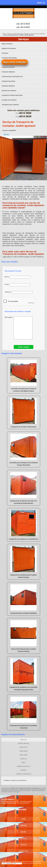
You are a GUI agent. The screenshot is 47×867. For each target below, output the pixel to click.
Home (23, 819)
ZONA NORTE (23, 751)
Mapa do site (23, 851)
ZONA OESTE (23, 755)
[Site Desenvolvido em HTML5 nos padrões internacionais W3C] (17, 863)
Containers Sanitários (8, 86)
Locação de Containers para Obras (12, 95)
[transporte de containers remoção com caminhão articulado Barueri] (23, 484)
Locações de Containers (9, 100)
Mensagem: (9, 317)
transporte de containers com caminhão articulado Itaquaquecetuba (23, 688)
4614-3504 (25, 24)
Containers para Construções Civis (12, 76)
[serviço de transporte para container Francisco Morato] (23, 632)
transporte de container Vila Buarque (23, 427)
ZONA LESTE (23, 747)
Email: (7, 284)
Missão (23, 832)
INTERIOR (23, 770)
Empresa (23, 825)
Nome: (7, 277)
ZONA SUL (23, 759)
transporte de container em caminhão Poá (23, 539)
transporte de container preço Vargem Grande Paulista (23, 576)
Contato (23, 845)
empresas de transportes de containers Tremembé (23, 727)
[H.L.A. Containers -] (23, 13)
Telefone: (8, 292)
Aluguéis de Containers (9, 48)
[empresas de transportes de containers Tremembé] (23, 708)
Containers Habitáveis (8, 72)
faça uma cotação (14, 62)
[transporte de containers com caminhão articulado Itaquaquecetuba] (23, 670)
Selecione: (23, 739)
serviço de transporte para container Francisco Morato (23, 650)
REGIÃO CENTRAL (23, 743)
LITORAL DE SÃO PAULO (23, 774)
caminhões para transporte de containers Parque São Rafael (23, 464)
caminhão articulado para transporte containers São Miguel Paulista (23, 390)
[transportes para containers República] (23, 596)
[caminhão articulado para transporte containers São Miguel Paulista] (23, 372)
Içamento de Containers (9, 90)
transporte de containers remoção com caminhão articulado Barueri (23, 502)
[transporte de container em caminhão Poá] (23, 522)
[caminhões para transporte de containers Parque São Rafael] (23, 446)
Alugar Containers (7, 44)
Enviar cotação (23, 347)
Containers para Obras (8, 81)
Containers (5, 53)
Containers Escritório (8, 67)
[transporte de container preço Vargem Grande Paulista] (23, 558)
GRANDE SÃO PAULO (23, 766)
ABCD (23, 762)
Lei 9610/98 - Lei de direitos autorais (10, 791)
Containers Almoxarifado (9, 58)
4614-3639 (25, 27)
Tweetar (6, 134)
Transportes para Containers (10, 104)
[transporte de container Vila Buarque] (23, 410)
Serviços (23, 39)
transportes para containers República (23, 613)
